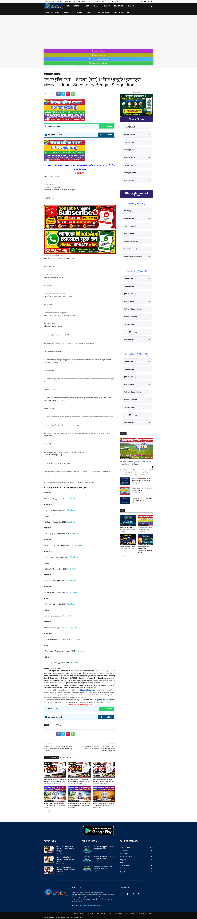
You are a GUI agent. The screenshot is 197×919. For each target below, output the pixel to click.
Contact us (59, 1)
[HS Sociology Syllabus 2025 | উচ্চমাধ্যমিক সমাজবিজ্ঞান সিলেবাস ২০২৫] (128, 520)
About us (51, 1)
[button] (150, 6)
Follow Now (107, 126)
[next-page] (48, 811)
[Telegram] (145, 1)
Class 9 (107, 6)
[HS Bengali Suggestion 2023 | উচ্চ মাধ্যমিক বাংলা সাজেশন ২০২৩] (87, 849)
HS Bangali (59, 725)
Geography (68, 12)
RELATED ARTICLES (51, 758)
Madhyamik (118, 6)
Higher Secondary (52, 12)
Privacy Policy (86, 1)
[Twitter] (148, 1)
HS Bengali (57, 74)
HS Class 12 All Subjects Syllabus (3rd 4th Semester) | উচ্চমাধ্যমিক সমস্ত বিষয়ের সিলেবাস (54, 805)
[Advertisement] (98, 33)
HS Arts (52, 725)
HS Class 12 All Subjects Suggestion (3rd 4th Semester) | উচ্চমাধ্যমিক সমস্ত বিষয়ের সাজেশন (79, 805)
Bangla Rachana (142, 544)
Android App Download (112, 1)
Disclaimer (77, 1)
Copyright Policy (68, 1)
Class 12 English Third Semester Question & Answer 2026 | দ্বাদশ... (65, 859)
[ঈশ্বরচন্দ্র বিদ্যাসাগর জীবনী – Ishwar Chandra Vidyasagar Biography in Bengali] (145, 539)
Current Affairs (118, 12)
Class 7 (86, 6)
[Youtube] (151, 1)
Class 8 (96, 6)
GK (128, 12)
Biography (90, 12)
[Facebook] (141, 1)
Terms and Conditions (98, 1)
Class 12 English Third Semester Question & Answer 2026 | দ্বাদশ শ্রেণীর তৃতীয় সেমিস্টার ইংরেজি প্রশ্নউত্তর (79, 781)
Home (45, 1)
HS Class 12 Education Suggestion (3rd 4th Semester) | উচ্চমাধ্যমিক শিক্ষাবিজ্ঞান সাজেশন (103, 805)
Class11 (131, 6)
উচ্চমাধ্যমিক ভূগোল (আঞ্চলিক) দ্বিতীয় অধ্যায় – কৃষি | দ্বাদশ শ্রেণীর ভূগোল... (136, 462)
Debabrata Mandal (51, 89)
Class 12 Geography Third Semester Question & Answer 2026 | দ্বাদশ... (65, 849)
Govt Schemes (103, 12)
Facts (79, 12)
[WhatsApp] (73, 94)
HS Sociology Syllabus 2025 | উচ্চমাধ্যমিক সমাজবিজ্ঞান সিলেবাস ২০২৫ (127, 529)
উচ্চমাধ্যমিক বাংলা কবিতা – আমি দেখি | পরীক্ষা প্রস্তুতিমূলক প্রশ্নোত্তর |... (145, 529)
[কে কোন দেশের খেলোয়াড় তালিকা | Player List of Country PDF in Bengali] (125, 500)
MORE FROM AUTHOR (67, 758)
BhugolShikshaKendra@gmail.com (91, 905)
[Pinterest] (68, 94)
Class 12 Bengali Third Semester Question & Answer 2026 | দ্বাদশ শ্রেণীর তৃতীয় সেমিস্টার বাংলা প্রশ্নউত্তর (103, 781)
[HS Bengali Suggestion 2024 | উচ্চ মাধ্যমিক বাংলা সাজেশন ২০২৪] (87, 859)
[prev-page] (45, 811)
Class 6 (76, 6)
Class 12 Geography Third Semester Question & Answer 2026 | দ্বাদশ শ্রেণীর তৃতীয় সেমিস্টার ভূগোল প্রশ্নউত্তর (55, 781)
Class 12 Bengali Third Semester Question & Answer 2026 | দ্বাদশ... (65, 869)
